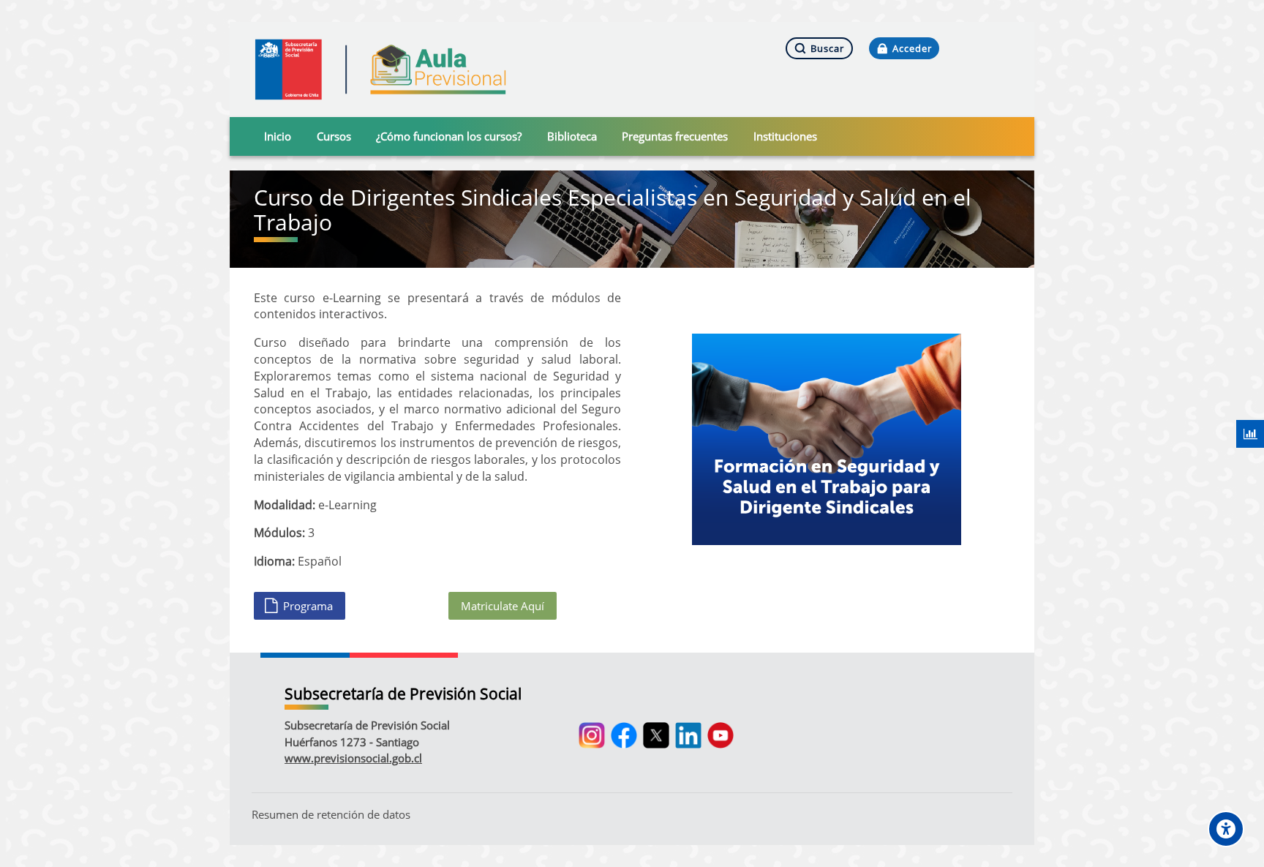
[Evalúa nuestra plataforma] (1250, 434)
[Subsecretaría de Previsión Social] (380, 69)
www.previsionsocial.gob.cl (353, 758)
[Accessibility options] (1226, 829)
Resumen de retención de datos (331, 814)
